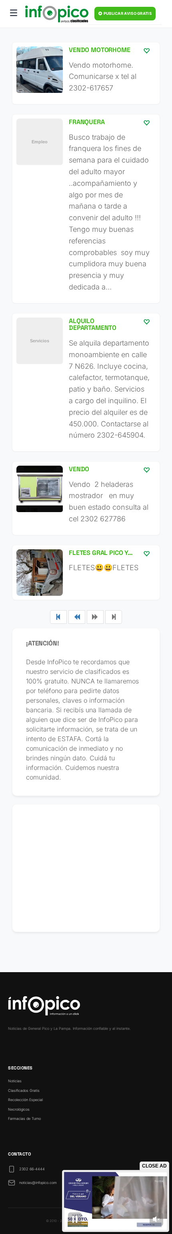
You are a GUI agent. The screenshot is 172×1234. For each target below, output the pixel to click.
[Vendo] (86, 498)
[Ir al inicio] (56, 14)
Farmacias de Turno (24, 1118)
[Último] (113, 617)
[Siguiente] (95, 617)
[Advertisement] (86, 868)
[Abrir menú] (13, 14)
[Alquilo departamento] (86, 382)
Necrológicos (19, 1109)
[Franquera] (86, 209)
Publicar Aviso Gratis (127, 13)
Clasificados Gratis (24, 1090)
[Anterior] (76, 617)
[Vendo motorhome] (86, 73)
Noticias (15, 1081)
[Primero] (58, 617)
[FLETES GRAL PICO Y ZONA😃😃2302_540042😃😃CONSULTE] (86, 572)
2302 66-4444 (32, 1169)
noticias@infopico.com (38, 1182)
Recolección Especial (25, 1099)
